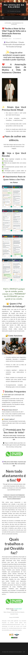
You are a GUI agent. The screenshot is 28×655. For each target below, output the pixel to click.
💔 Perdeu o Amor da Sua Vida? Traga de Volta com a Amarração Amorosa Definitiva (14, 32)
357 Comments (17, 38)
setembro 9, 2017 (6, 38)
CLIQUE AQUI (18, 608)
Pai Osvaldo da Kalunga (14, 6)
